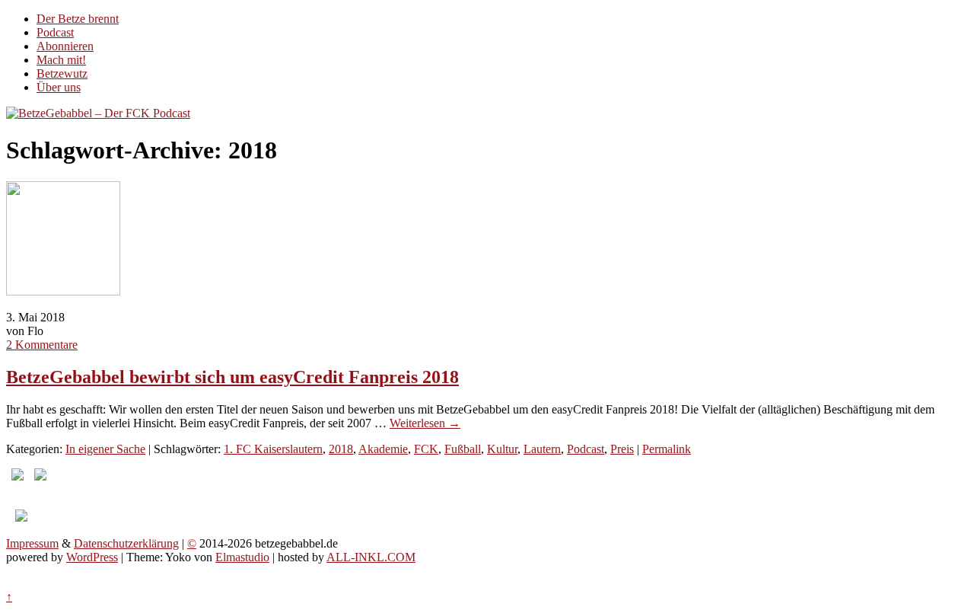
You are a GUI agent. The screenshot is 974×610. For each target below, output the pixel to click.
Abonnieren (65, 46)
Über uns (59, 87)
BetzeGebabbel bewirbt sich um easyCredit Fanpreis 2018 (232, 377)
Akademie (383, 448)
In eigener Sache (105, 448)
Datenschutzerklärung (126, 543)
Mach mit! (61, 59)
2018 (341, 448)
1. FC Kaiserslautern (273, 448)
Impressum (32, 543)
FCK (426, 448)
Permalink (666, 448)
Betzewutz (62, 73)
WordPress (92, 557)
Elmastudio (242, 557)
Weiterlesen (425, 423)
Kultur (502, 448)
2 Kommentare (42, 344)
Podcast (55, 32)
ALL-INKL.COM (370, 557)
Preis (622, 448)
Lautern (542, 448)
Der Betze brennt (78, 18)
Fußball (462, 448)
